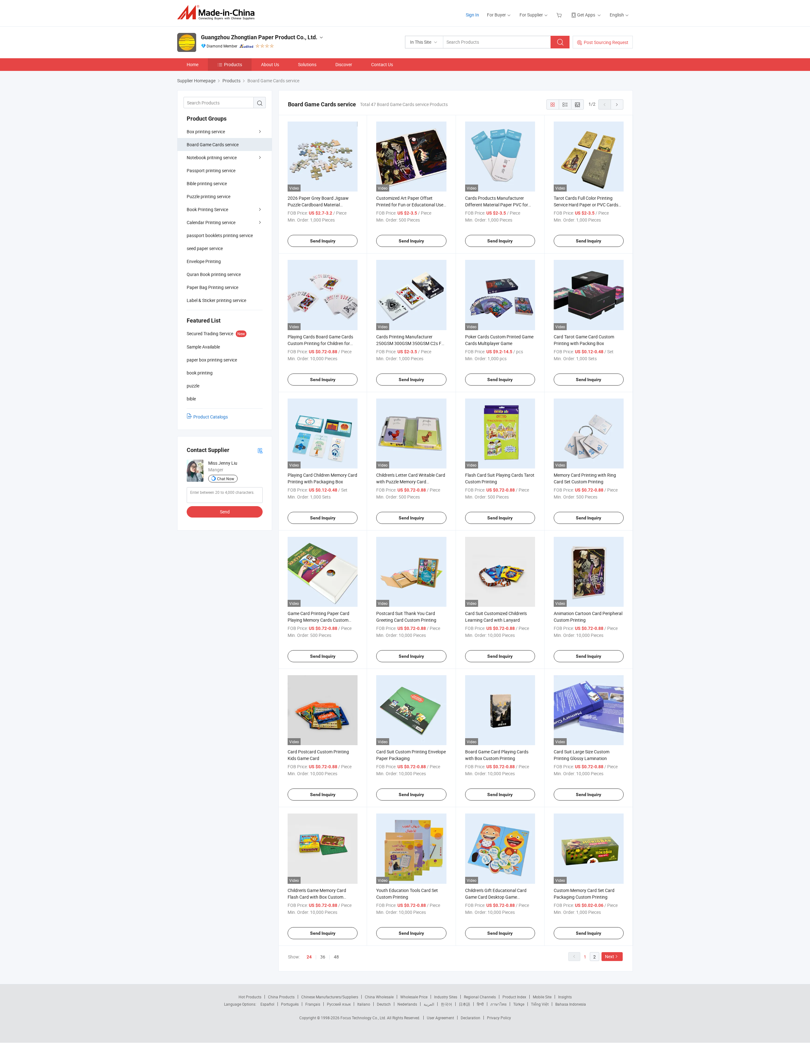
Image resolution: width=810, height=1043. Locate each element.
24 (309, 956)
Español (267, 1004)
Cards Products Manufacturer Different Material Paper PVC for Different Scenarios (496, 204)
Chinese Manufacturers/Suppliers (329, 996)
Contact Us (382, 64)
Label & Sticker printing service (216, 300)
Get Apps (586, 15)
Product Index (514, 996)
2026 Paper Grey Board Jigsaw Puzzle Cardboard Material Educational (318, 204)
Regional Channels (480, 996)
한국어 (446, 1004)
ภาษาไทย (498, 1004)
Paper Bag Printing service (212, 287)
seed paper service (205, 248)
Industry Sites (445, 996)
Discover (343, 64)
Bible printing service (207, 183)
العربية (429, 1004)
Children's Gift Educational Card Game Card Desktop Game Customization (495, 897)
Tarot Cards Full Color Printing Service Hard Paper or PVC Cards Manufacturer (586, 204)
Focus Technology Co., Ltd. (363, 1017)
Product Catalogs (210, 417)
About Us (270, 64)
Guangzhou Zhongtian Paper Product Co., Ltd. (259, 37)
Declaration (470, 1017)
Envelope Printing (204, 261)
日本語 (464, 1004)
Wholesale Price (413, 996)
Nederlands (407, 1004)
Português (290, 1004)
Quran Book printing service (214, 274)
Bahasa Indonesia (570, 1004)
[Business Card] (260, 450)
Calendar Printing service (211, 222)
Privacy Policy (499, 1017)
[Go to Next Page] (617, 104)
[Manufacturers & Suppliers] (218, 12)
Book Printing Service (207, 209)
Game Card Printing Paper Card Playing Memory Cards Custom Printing (318, 620)
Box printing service (206, 132)
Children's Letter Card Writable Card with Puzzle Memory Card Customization (410, 481)
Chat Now (225, 478)
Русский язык (339, 1004)
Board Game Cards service (213, 144)
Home (192, 64)
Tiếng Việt (540, 1004)
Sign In (472, 15)
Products (233, 64)
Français (312, 1004)
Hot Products (250, 996)
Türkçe (518, 1004)
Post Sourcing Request (606, 42)
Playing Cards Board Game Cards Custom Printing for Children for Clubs (320, 343)
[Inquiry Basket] (560, 15)
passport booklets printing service (220, 235)
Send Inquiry (322, 240)
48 (336, 957)
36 (322, 957)
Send (225, 512)
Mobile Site (542, 996)
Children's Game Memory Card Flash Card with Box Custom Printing (317, 897)
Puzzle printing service (208, 196)
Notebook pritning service (212, 157)
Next (609, 956)
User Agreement (440, 1017)
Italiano (363, 1004)
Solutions (307, 64)
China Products (281, 996)
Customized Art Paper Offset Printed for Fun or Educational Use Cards (409, 204)
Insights (565, 996)
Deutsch (384, 1004)
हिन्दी (480, 1004)
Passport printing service (211, 170)
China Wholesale (379, 996)
